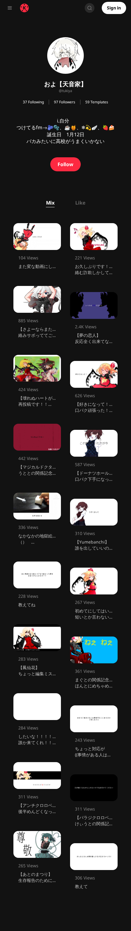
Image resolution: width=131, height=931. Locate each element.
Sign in (114, 8)
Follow (65, 164)
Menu (10, 8)
